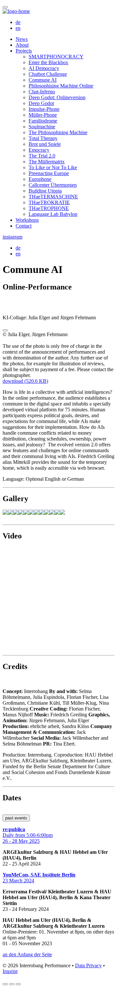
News (22, 39)
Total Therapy (43, 138)
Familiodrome (43, 121)
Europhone (40, 179)
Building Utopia (45, 191)
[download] (5, 330)
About (22, 45)
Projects (24, 50)
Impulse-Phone (44, 109)
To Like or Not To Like (53, 167)
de (18, 22)
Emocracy (39, 150)
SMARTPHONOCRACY (56, 56)
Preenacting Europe (49, 173)
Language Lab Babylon (53, 214)
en (18, 28)
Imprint (10, 971)
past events (16, 818)
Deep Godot (41, 103)
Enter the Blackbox (48, 62)
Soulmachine (42, 126)
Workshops (27, 220)
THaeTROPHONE (49, 208)
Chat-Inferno (42, 91)
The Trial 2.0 (42, 156)
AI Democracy (44, 68)
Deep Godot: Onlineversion (57, 97)
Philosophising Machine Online (61, 85)
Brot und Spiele (45, 144)
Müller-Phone (43, 115)
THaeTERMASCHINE (53, 196)
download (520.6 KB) (25, 381)
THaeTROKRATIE (49, 202)
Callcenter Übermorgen (53, 185)
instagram (12, 237)
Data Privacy (88, 965)
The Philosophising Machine (58, 132)
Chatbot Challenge (48, 74)
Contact (24, 226)
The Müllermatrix (47, 161)
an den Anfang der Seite (27, 954)
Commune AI (43, 80)
